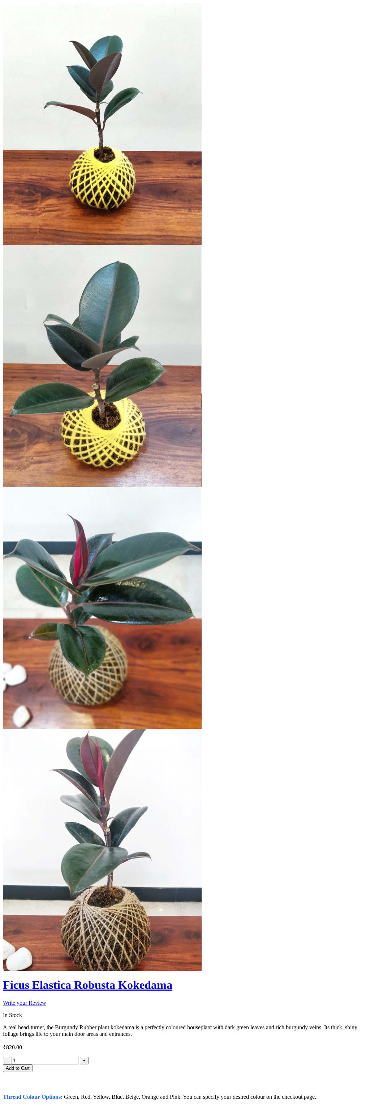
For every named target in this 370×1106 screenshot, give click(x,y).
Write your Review (24, 1003)
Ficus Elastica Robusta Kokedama (87, 984)
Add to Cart (18, 1068)
